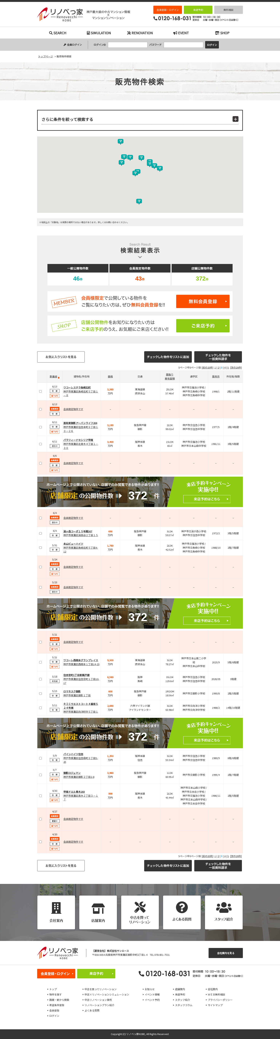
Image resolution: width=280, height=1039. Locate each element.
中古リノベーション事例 (98, 1000)
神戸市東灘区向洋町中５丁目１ (80, 711)
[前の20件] (207, 367)
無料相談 (229, 10)
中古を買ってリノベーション (101, 989)
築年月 (216, 376)
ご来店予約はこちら (140, 325)
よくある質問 (92, 1010)
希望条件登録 (56, 1005)
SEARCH (60, 32)
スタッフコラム (183, 1005)
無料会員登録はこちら (140, 301)
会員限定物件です (73, 409)
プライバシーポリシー (220, 1000)
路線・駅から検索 (59, 1000)
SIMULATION (101, 32)
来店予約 (198, 10)
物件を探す (55, 994)
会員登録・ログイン (168, 10)
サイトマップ (215, 1005)
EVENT (183, 32)
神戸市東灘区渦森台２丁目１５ (80, 535)
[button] (150, 164)
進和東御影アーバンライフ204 (80, 423)
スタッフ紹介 (182, 1000)
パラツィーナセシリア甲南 (78, 440)
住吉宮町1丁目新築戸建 (76, 675)
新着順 (53, 376)
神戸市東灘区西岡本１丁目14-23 (81, 664)
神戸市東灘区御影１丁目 (77, 695)
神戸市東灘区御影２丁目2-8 (78, 777)
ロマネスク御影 (72, 691)
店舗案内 (180, 989)
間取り (170, 374)
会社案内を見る (225, 953)
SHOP (225, 32)
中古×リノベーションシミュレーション (107, 994)
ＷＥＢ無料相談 (216, 994)
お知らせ (150, 989)
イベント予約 (152, 1000)
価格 (110, 376)
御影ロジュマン (72, 773)
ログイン (54, 1016)
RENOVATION (142, 32)
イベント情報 (152, 994)
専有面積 (170, 378)
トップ (53, 989)
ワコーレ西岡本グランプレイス (80, 660)
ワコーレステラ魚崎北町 (77, 387)
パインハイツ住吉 (73, 754)
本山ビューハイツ (73, 543)
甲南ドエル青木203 (74, 791)
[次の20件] (236, 367)
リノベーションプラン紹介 (99, 1005)
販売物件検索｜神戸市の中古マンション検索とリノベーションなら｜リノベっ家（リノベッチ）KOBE (83, 14)
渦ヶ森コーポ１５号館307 (77, 531)
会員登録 (54, 1010)
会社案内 (213, 989)
